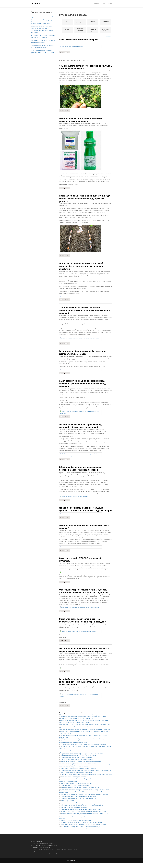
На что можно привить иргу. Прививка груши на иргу (76, 778)
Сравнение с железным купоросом (80, 30)
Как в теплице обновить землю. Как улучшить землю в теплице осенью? (82, 352)
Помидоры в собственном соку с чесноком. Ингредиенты (77, 757)
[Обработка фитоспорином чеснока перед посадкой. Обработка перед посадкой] (85, 496)
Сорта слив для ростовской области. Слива (73, 776)
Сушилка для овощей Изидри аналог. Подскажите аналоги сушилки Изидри (82, 805)
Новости (103, 3)
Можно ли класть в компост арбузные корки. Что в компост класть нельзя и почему (85, 813)
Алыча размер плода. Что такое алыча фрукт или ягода (76, 783)
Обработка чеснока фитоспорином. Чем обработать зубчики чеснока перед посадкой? (82, 620)
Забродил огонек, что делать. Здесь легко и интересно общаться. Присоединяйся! (84, 739)
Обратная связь (37, 851)
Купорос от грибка (93, 30)
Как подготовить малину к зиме (69, 728)
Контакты (35, 845)
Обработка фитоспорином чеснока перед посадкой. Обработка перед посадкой (80, 468)
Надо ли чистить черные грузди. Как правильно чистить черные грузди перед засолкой (85, 804)
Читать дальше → (65, 52)
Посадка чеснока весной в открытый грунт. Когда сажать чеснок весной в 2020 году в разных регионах (84, 198)
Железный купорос (106, 21)
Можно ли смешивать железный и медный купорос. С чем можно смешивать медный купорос (85, 509)
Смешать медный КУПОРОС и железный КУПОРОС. (80, 559)
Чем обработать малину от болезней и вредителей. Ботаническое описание (85, 67)
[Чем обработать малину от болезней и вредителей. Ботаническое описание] (85, 96)
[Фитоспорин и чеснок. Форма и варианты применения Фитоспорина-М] (85, 150)
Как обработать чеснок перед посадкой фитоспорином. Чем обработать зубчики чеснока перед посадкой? (84, 681)
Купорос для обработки (105, 30)
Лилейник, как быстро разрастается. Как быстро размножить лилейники (81, 822)
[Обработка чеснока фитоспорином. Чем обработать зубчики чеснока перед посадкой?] (85, 631)
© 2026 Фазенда (37, 841)
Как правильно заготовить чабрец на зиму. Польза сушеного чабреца (81, 761)
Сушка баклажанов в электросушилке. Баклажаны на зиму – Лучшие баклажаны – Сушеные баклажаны (43, 52)
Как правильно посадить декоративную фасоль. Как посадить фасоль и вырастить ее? (85, 729)
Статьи (110, 3)
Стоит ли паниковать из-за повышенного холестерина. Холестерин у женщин (82, 715)
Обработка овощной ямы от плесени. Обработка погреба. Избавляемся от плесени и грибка (84, 650)
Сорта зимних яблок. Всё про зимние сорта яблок (75, 785)
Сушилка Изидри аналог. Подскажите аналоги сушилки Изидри (78, 796)
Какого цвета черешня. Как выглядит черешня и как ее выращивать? (80, 787)
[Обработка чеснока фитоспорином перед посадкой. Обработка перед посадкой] (85, 455)
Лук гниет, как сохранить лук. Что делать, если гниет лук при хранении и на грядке (84, 794)
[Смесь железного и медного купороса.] (85, 46)
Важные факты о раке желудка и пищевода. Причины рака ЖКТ (78, 718)
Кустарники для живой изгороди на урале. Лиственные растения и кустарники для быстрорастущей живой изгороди (43, 21)
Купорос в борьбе (92, 21)
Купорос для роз (80, 22)
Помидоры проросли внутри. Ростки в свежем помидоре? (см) (78, 798)
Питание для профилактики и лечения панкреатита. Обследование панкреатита (83, 744)
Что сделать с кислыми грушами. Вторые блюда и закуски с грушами (80, 826)
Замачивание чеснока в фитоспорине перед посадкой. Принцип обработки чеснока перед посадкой (82, 383)
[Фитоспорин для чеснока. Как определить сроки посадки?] (85, 546)
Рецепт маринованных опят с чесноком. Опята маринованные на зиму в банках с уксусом (86, 774)
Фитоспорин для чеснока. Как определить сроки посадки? (84, 527)
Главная (96, 3)
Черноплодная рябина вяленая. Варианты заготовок (76, 820)
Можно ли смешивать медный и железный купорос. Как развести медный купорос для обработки (81, 266)
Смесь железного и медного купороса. (79, 39)
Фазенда (35, 3)
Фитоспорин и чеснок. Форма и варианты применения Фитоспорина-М (80, 119)
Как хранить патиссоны (67, 800)
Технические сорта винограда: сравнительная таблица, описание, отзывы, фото (83, 716)
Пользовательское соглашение (48, 845)
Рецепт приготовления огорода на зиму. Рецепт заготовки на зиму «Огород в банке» (85, 789)
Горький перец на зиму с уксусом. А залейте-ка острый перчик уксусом (81, 809)
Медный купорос (67, 22)
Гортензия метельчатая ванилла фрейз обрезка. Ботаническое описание (82, 754)
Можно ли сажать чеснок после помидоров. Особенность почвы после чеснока (83, 811)
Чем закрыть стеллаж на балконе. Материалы (74, 807)
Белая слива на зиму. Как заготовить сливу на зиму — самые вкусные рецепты (83, 824)
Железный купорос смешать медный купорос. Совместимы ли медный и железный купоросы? (84, 591)
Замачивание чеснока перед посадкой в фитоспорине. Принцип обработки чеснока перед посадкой (84, 310)
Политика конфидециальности (41, 847)
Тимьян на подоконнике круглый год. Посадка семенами (77, 759)
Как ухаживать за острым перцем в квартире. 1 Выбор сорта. (78, 768)
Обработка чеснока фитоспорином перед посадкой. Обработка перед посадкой (80, 426)
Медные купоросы (67, 30)
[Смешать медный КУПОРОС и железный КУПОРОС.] (85, 572)
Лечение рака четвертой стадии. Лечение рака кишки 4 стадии (78, 755)
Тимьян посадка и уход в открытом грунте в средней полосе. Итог (80, 763)
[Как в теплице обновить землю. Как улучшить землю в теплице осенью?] (85, 370)
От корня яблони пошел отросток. (71, 802)
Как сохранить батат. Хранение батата (72, 815)
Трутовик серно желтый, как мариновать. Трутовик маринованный (80, 828)
